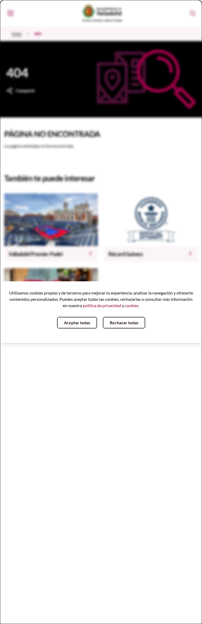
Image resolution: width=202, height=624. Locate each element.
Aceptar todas (77, 322)
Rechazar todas (124, 322)
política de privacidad (102, 305)
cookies (132, 305)
